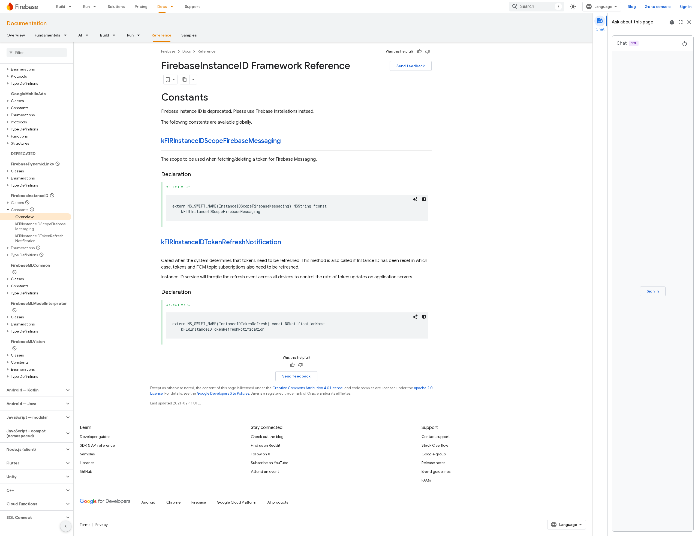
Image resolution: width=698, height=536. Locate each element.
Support (192, 6)
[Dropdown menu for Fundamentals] (66, 35)
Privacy (101, 524)
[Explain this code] (415, 199)
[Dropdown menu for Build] (71, 6)
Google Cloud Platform (236, 502)
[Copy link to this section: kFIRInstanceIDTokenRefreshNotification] (286, 242)
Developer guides (95, 436)
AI (80, 35)
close (689, 22)
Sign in (685, 6)
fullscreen (680, 22)
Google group (434, 454)
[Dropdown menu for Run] (96, 6)
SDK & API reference (97, 445)
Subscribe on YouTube (269, 462)
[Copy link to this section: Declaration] (196, 174)
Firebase (168, 51)
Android (148, 502)
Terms (85, 524)
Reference (162, 35)
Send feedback (410, 65)
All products (277, 502)
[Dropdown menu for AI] (88, 35)
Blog (632, 6)
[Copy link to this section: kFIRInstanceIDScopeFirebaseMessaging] (286, 141)
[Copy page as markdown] (185, 79)
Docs (162, 6)
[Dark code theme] (424, 199)
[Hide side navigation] (65, 526)
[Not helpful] (427, 51)
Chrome (173, 502)
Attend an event (265, 471)
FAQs (426, 480)
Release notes (433, 462)
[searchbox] (37, 52)
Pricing (141, 6)
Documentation (27, 23)
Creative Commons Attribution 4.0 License (307, 388)
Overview (16, 35)
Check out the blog (267, 436)
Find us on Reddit (265, 445)
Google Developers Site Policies (223, 393)
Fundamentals (47, 35)
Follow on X (260, 454)
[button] (35, 69)
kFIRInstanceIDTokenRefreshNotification (221, 242)
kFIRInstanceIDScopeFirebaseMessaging (221, 141)
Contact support (436, 436)
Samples (189, 35)
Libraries (87, 462)
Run (86, 6)
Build (60, 6)
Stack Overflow (435, 445)
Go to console (658, 6)
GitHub (86, 471)
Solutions (116, 6)
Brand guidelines (436, 471)
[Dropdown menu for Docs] (173, 6)
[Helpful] (419, 51)
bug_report (672, 22)
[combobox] (536, 6)
